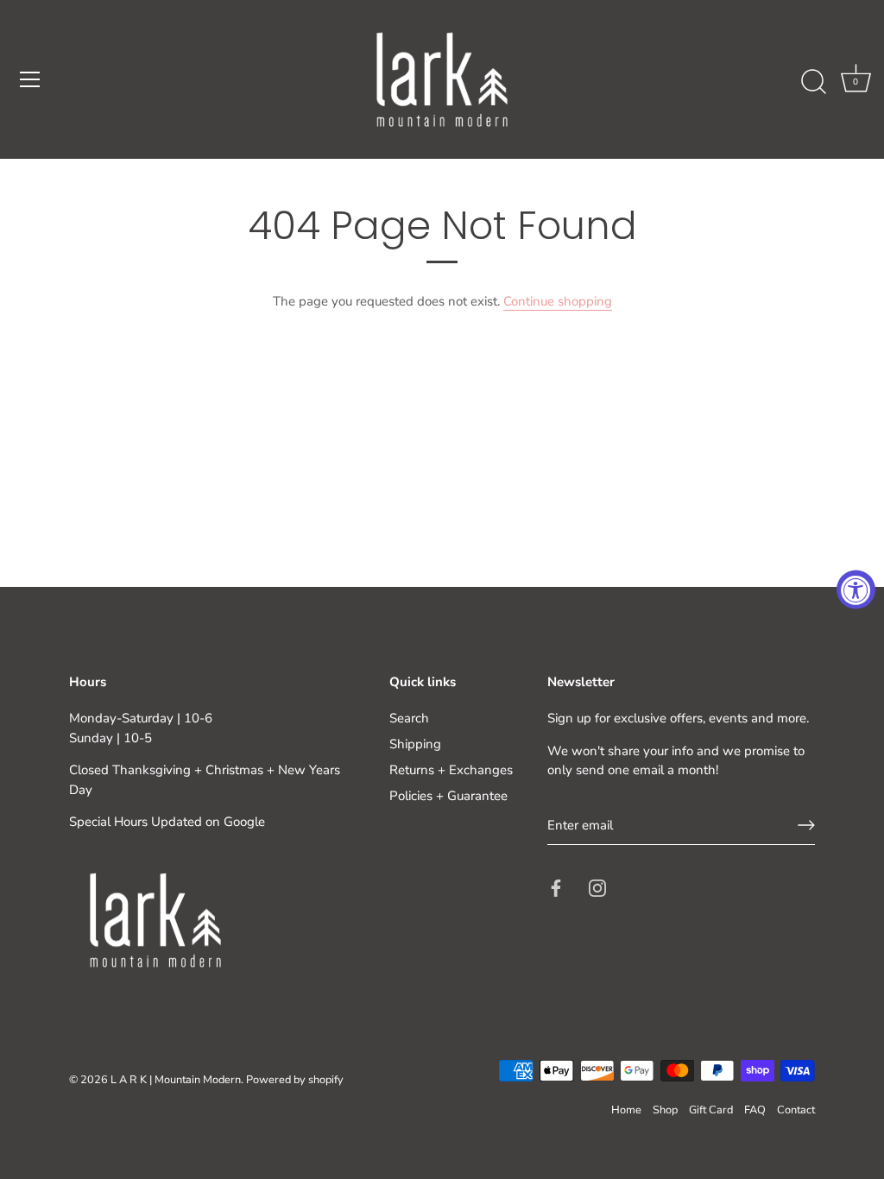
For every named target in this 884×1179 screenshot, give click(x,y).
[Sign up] (806, 825)
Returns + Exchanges (451, 770)
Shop (665, 1110)
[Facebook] (556, 886)
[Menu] (30, 79)
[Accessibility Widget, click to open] (856, 590)
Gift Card (711, 1110)
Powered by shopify (295, 1080)
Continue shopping (557, 301)
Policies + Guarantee (448, 795)
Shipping (415, 744)
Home (626, 1110)
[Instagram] (597, 886)
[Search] (813, 82)
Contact (796, 1110)
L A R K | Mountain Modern (175, 1080)
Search (409, 718)
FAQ (755, 1110)
